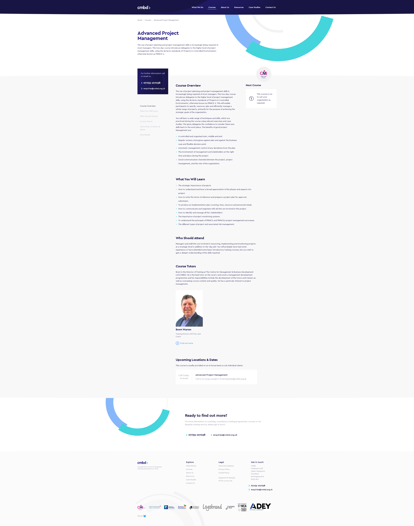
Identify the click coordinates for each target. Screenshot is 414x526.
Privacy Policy (224, 469)
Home (139, 20)
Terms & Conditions (226, 466)
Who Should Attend (148, 116)
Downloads (145, 135)
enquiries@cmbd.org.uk (235, 379)
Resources (239, 7)
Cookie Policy (224, 473)
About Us (225, 7)
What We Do (197, 7)
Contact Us (270, 7)
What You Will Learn (149, 111)
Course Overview (148, 106)
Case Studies (254, 7)
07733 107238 (211, 379)
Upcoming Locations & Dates (150, 128)
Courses (212, 7)
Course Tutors (146, 121)
